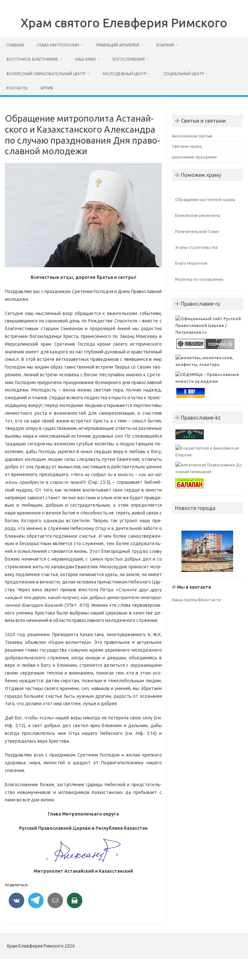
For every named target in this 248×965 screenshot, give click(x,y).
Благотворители (191, 263)
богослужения (129, 59)
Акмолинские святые (192, 136)
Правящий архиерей (117, 45)
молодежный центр (124, 74)
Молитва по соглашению (199, 279)
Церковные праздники (194, 157)
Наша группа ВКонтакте (196, 599)
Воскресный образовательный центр (46, 74)
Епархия (165, 45)
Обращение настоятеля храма (205, 199)
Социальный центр (183, 74)
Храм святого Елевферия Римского (124, 22)
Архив (46, 88)
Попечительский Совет (197, 231)
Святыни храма (187, 146)
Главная (15, 45)
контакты (16, 88)
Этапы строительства (196, 247)
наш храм (85, 59)
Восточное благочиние (32, 59)
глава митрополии (58, 45)
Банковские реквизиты (197, 215)
